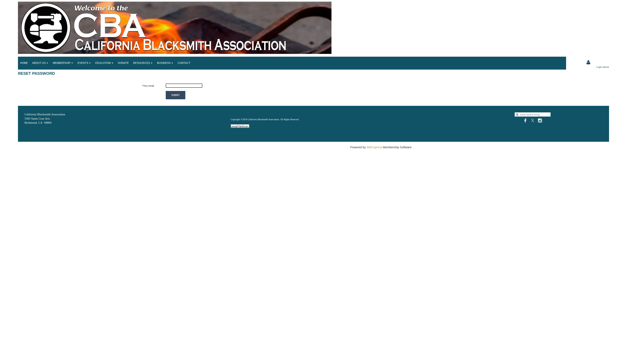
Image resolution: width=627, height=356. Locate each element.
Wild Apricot (374, 147)
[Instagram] (540, 120)
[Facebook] (525, 120)
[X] (532, 120)
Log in (588, 62)
